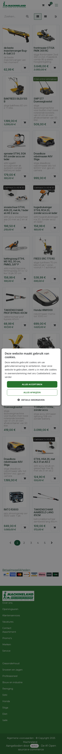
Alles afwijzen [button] (32, 392)
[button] (31, 400)
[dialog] (31, 377)
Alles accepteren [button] (32, 384)
